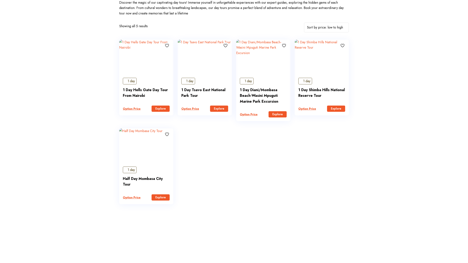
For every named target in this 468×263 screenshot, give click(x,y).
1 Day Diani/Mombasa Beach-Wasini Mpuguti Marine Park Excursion (259, 95)
